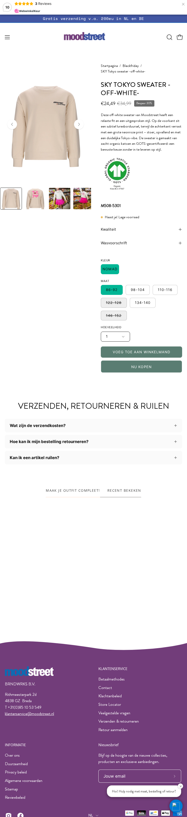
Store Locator (109, 704)
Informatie (15, 745)
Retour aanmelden (113, 730)
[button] (169, 37)
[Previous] (12, 124)
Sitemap (11, 789)
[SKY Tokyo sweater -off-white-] (11, 198)
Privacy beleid (16, 772)
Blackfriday (130, 65)
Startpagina (109, 65)
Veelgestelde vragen (114, 713)
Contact (105, 687)
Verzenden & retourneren (118, 721)
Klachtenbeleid (110, 696)
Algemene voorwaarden (23, 780)
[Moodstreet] (93, 37)
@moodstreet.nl (40, 714)
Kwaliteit (108, 229)
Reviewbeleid (15, 797)
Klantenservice (112, 668)
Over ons (12, 755)
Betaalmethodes (111, 679)
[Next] (79, 124)
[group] (93, 19)
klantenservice (16, 714)
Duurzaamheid (16, 763)
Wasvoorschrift (114, 243)
